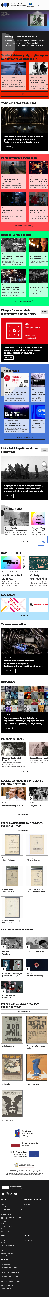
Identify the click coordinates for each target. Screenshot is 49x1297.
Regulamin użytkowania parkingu (10, 1269)
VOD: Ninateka (28, 1240)
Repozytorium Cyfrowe (7, 1226)
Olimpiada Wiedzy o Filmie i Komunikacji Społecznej (12, 1217)
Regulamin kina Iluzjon (7, 1279)
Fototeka (3, 1221)
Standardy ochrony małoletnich (9, 1276)
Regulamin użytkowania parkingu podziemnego (10, 1273)
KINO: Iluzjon (27, 1242)
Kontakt (3, 1240)
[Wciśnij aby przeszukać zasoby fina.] (38, 5)
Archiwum (4, 1212)
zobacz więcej (23, 830)
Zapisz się (8, 670)
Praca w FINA (4, 1255)
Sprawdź (8, 146)
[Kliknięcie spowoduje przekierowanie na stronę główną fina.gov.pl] (13, 5)
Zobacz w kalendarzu (23, 437)
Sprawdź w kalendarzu (23, 225)
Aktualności (27, 1204)
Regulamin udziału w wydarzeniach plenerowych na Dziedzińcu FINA (10, 1282)
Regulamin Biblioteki (6, 1288)
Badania (3, 1228)
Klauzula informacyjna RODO (9, 1267)
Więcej (23, 94)
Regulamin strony (5, 1264)
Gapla (2, 1223)
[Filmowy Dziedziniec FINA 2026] (24, 20)
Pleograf (3, 1204)
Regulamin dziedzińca (7, 1285)
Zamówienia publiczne (7, 1253)
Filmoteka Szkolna (6, 1214)
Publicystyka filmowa (30, 1206)
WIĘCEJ (23, 771)
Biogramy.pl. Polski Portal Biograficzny (11, 1209)
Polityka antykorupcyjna (7, 1248)
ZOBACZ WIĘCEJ (23, 814)
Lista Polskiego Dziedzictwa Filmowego (11, 1206)
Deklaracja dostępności (7, 1245)
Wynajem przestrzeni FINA (8, 1231)
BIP (2, 1250)
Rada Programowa (6, 1242)
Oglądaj (7, 728)
